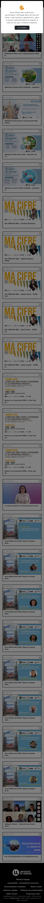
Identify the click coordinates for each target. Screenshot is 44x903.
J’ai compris (22, 28)
